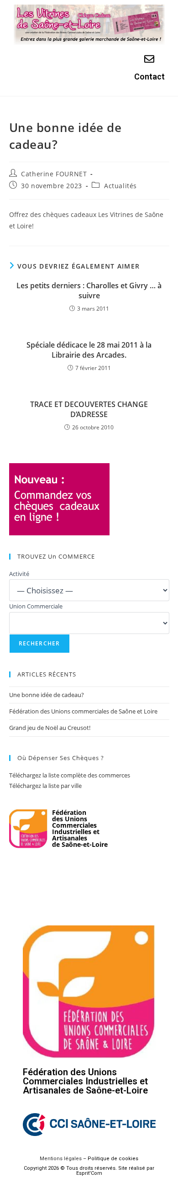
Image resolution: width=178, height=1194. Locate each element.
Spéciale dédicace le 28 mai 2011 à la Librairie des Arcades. (89, 350)
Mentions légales (61, 1159)
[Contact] (149, 59)
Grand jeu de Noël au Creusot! (49, 728)
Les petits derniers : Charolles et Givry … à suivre (89, 290)
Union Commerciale (36, 606)
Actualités (120, 185)
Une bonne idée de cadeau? (46, 695)
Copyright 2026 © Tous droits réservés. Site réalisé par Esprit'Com (89, 1170)
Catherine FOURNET (54, 173)
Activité (19, 574)
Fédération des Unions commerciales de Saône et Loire (83, 711)
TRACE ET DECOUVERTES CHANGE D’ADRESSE (89, 409)
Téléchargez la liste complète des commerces (69, 775)
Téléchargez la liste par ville (45, 786)
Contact (149, 76)
